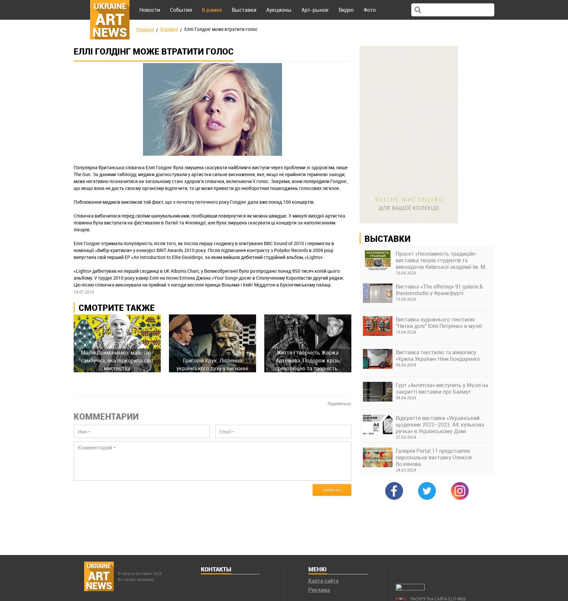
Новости (149, 9)
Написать (332, 490)
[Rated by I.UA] (410, 588)
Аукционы (279, 9)
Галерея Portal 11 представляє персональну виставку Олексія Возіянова (434, 457)
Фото (370, 9)
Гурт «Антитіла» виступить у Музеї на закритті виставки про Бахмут (442, 388)
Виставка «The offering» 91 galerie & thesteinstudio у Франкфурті (439, 289)
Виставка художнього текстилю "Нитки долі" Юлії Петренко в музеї (439, 322)
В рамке (212, 9)
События (181, 9)
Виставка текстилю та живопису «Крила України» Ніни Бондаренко (438, 355)
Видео (346, 9)
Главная (145, 29)
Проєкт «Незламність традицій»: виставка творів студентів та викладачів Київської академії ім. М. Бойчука (441, 260)
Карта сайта (323, 580)
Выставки (244, 9)
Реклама (319, 589)
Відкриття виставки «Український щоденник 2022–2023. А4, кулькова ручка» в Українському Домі (440, 424)
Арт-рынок (315, 9)
